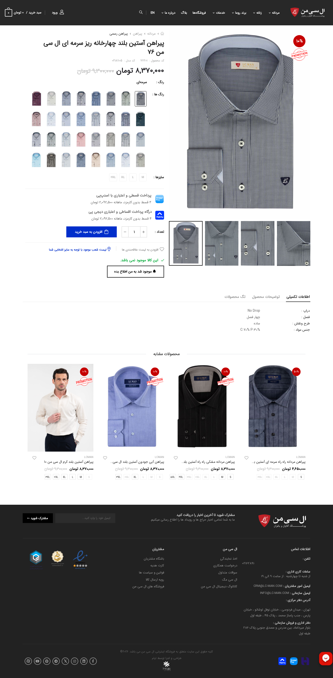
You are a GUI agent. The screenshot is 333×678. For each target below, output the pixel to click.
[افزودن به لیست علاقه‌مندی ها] (246, 458)
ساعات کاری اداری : (298, 571)
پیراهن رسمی (118, 33)
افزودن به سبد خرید (88, 231)
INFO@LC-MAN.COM (274, 593)
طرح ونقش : (301, 323)
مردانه (276, 12)
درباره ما (170, 12)
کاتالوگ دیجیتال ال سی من (219, 586)
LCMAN (230, 457)
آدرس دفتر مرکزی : (298, 600)
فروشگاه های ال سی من (148, 586)
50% (296, 372)
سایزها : (159, 177)
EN (153, 12)
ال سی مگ (229, 579)
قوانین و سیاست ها (151, 572)
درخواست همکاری (225, 565)
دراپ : (305, 310)
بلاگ (184, 12)
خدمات (220, 12)
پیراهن (137, 33)
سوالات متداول (227, 572)
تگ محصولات (235, 297)
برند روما (240, 12)
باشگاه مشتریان (154, 558)
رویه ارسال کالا (155, 579)
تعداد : (159, 231)
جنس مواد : (302, 329)
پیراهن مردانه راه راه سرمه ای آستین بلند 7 (276, 462)
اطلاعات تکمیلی (298, 297)
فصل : (305, 317)
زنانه (259, 12)
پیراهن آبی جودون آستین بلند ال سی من (135, 462)
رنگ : (160, 82)
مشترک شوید (39, 518)
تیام (154, 658)
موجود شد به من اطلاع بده (133, 271)
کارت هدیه (157, 565)
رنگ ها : (158, 94)
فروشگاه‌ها (199, 12)
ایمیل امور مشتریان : (296, 586)
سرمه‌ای (142, 82)
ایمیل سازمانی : (299, 593)
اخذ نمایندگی (228, 558)
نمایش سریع (272, 445)
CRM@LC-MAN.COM (268, 586)
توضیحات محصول (266, 297)
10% (299, 41)
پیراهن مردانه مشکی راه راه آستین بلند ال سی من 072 (197, 462)
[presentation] (301, 423)
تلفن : (306, 558)
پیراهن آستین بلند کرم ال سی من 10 (68, 462)
